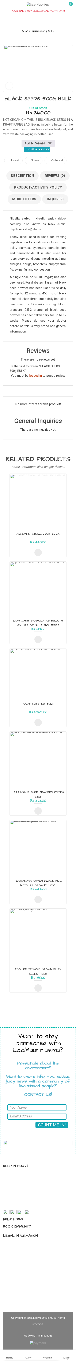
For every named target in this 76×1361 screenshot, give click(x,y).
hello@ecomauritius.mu (27, 1205)
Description (22, 176)
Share (34, 160)
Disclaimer (15, 1259)
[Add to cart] (38, 552)
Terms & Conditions (21, 1251)
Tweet (14, 160)
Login (66, 1357)
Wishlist (47, 1357)
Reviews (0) (55, 176)
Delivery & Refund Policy (24, 1266)
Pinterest (56, 160)
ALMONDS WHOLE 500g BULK (38, 534)
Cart (28, 1357)
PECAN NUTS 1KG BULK (38, 704)
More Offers (24, 199)
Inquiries (55, 199)
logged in (35, 375)
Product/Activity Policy (38, 187)
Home (9, 1357)
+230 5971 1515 (22, 1197)
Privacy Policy (17, 1244)
